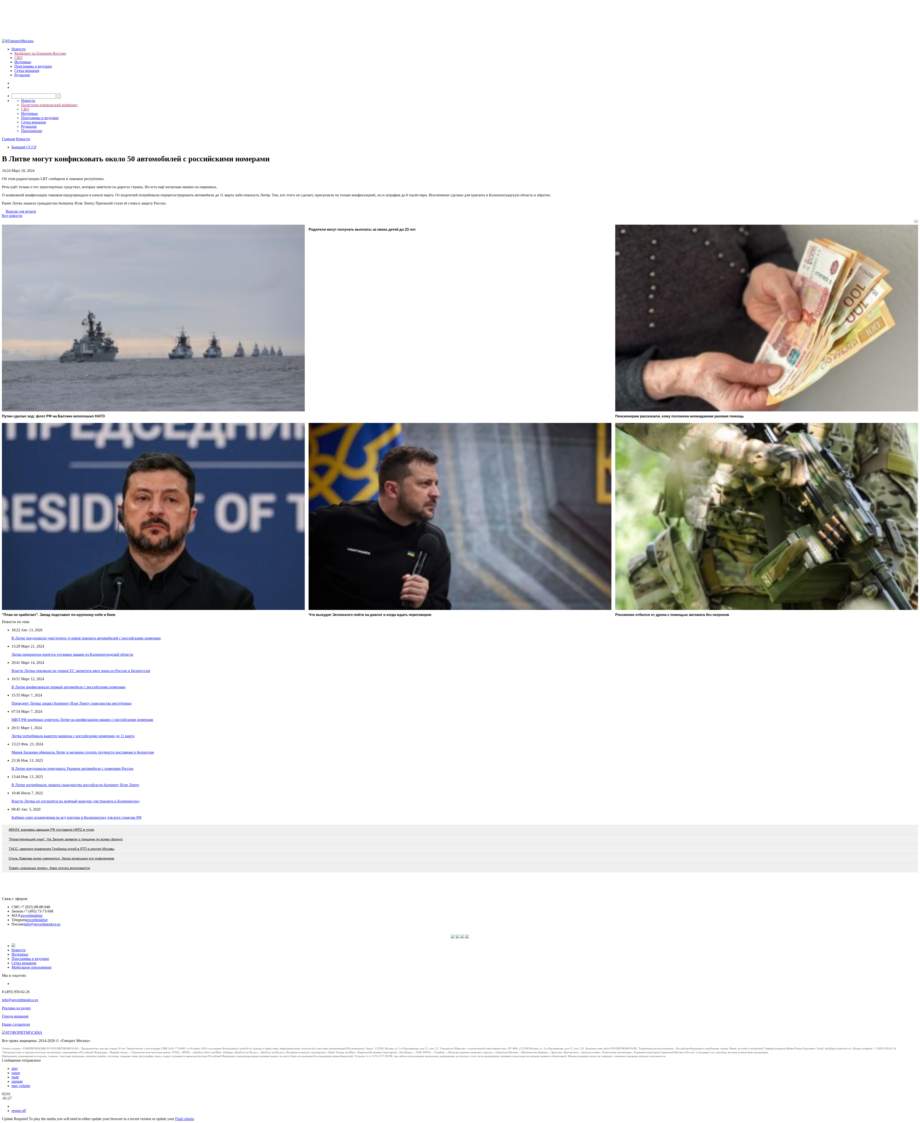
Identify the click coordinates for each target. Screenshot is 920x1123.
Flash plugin (184, 1119)
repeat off (19, 1111)
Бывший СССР (24, 147)
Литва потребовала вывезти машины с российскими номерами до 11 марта (73, 736)
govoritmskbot (31, 915)
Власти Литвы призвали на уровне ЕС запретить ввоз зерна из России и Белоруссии (81, 671)
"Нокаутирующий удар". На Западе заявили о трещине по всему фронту (66, 839)
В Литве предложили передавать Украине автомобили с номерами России (72, 768)
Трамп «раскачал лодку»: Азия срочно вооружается (49, 868)
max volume (21, 1086)
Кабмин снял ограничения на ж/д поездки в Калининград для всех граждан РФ (77, 817)
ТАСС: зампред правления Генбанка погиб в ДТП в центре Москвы (61, 849)
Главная (8, 139)
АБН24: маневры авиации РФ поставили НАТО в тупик (51, 829)
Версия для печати (21, 211)
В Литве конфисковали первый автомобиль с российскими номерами (69, 687)
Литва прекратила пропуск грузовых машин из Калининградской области (72, 654)
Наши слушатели (16, 1024)
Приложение (31, 131)
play (15, 1068)
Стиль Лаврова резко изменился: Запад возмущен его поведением (61, 858)
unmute (17, 1081)
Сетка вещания (26, 71)
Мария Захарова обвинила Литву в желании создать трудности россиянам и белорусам (83, 752)
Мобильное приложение (32, 967)
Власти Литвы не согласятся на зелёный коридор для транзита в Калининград (75, 801)
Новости (19, 49)
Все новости (12, 216)
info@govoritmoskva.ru (42, 924)
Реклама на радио (16, 1008)
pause (16, 1073)
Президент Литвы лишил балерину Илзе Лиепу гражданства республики (72, 703)
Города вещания (15, 1016)
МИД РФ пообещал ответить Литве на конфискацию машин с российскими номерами (82, 720)
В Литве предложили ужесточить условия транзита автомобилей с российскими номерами (86, 638)
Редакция (22, 75)
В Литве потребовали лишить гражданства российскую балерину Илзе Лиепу (75, 785)
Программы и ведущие (33, 66)
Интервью (22, 62)
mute (15, 1077)
